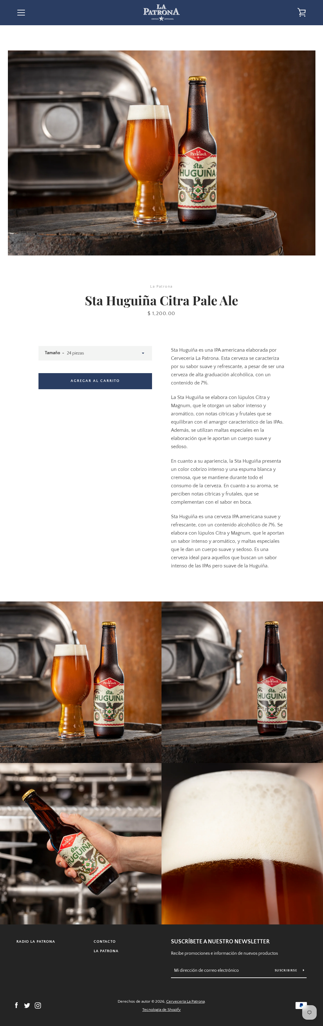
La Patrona (106, 951)
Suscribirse (286, 970)
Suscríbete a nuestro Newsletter (220, 942)
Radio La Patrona (35, 942)
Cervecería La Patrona (185, 1001)
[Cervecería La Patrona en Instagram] (38, 1005)
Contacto (105, 942)
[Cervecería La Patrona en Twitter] (27, 1005)
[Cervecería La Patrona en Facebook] (16, 1005)
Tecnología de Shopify (161, 1009)
